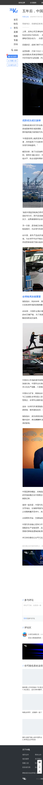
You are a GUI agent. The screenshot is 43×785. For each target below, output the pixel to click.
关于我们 (38, 759)
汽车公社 (25, 16)
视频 (16, 35)
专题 (16, 39)
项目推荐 (25, 759)
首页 (16, 19)
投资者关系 (26, 767)
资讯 (16, 27)
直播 (16, 31)
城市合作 (25, 754)
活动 (16, 44)
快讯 (16, 23)
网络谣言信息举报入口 (30, 773)
